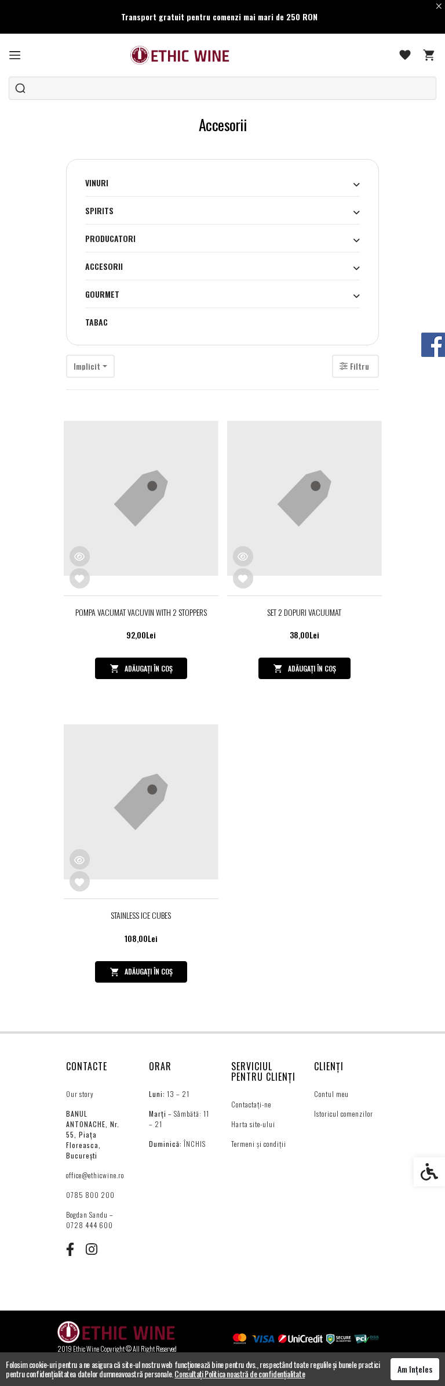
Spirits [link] (99, 210)
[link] (15, 55)
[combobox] (90, 366)
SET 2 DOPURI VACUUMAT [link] (304, 612)
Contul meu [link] (331, 1094)
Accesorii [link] (104, 266)
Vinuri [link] (96, 182)
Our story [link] (80, 1094)
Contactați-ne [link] (251, 1104)
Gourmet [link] (102, 294)
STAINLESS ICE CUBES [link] (141, 915)
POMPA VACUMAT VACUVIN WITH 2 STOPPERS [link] (141, 612)
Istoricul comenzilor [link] (343, 1113)
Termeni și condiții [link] (258, 1144)
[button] (356, 184)
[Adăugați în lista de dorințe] (80, 578)
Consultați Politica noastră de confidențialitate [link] (239, 1373)
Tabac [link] (96, 321)
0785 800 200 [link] (90, 1195)
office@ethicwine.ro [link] (95, 1175)
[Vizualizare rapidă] (80, 556)
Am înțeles (414, 1369)
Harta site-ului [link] (253, 1124)
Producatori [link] (110, 238)
